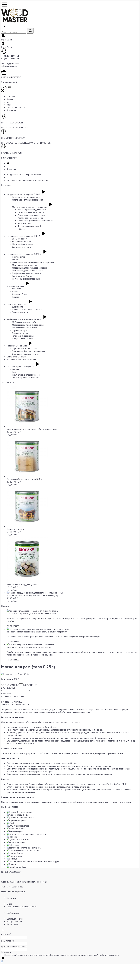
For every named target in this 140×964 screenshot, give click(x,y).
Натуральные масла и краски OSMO (23, 194)
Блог (9, 102)
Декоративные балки (17, 356)
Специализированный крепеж (20, 366)
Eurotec (15, 369)
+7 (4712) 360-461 (10, 55)
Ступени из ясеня (20, 333)
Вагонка (16, 291)
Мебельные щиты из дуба (24, 322)
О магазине (12, 96)
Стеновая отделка (15, 285)
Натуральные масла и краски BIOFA (23, 236)
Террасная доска (20, 312)
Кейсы (15, 259)
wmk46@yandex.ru (10, 63)
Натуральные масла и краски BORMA (24, 174)
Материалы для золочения (24, 265)
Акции (9, 104)
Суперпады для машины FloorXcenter (35, 220)
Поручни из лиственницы (23, 338)
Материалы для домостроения (21, 359)
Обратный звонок (9, 66)
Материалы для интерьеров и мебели (29, 267)
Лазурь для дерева (15, 529)
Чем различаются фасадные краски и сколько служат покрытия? (37, 631)
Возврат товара (14, 921)
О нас (9, 903)
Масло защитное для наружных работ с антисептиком (32, 429)
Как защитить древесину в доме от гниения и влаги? (31, 613)
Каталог (10, 99)
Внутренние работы (21, 241)
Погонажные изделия (17, 345)
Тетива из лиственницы (23, 335)
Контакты (11, 110)
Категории (11, 169)
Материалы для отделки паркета (27, 270)
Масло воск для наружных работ (27, 199)
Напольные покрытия (17, 304)
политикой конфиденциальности (103, 955)
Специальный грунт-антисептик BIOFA (24, 479)
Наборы (21, 228)
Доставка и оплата (16, 107)
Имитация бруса (19, 294)
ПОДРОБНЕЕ (13, 626)
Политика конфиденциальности (22, 906)
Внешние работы (20, 238)
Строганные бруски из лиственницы (28, 351)
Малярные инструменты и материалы (29, 206)
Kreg (14, 372)
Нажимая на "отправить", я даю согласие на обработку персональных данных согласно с (61, 955)
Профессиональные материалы (26, 273)
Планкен (16, 296)
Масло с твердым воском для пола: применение (29, 647)
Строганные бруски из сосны (25, 354)
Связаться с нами (15, 918)
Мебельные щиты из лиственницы (28, 324)
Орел (9, 39)
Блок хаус (16, 288)
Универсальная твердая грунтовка (23, 584)
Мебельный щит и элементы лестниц (24, 319)
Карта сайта (12, 924)
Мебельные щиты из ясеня (24, 327)
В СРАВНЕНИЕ (30, 685)
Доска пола (17, 306)
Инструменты (18, 256)
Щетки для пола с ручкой (29, 226)
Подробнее (12, 434)
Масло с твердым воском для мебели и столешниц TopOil (34, 595)
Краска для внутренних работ (26, 197)
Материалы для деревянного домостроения (27, 180)
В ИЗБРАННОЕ (11, 685)
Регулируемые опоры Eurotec (26, 374)
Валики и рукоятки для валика (32, 209)
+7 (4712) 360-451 (10, 58)
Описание (5, 704)
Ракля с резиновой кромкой (30, 217)
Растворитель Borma (22, 276)
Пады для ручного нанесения (31, 215)
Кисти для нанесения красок (31, 212)
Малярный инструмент (22, 244)
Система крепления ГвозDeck (25, 377)
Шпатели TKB (24, 223)
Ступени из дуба (19, 330)
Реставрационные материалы (26, 278)
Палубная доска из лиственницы (27, 309)
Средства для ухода (21, 247)
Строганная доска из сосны (24, 348)
